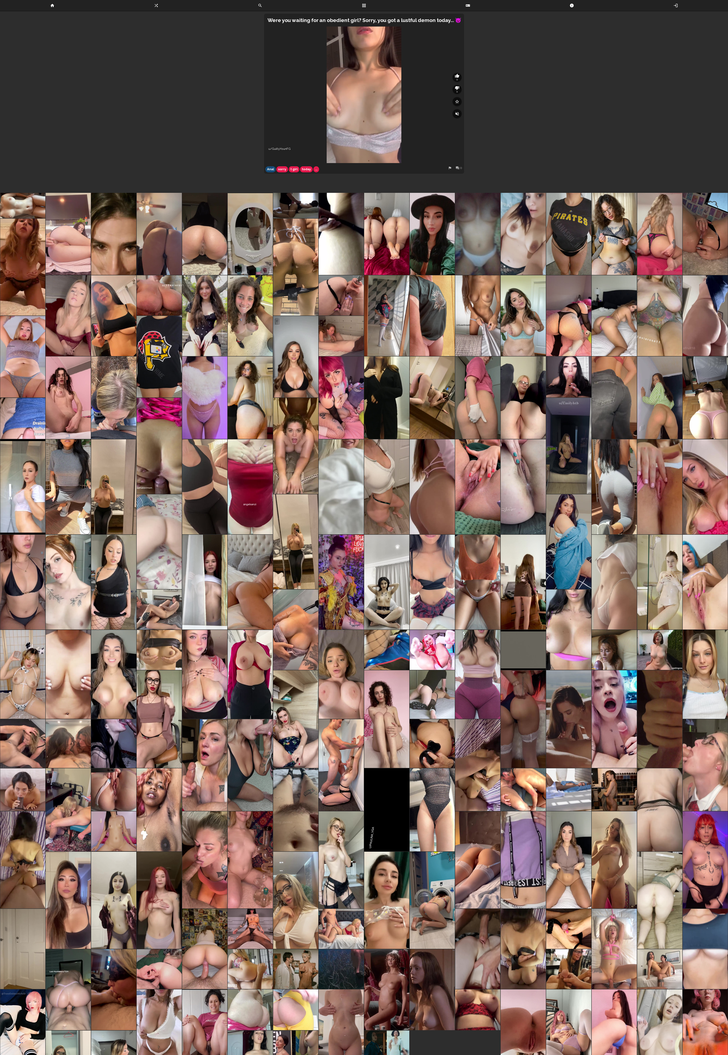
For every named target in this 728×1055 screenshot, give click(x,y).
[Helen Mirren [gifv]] (341, 969)
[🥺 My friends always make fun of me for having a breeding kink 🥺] (295, 541)
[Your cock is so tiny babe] (569, 969)
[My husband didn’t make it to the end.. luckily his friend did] (295, 446)
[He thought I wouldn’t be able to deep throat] (523, 650)
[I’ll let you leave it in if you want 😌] (477, 582)
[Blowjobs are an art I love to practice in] (250, 765)
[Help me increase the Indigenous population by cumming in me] (432, 582)
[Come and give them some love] (159, 650)
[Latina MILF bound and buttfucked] (432, 694)
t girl (294, 169)
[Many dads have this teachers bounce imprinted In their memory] (477, 674)
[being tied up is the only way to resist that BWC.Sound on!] (523, 949)
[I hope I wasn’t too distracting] (68, 810)
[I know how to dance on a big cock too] (250, 929)
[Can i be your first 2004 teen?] (113, 900)
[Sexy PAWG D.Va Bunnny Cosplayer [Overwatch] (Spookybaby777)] (387, 650)
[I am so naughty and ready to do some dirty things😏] (387, 900)
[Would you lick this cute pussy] (159, 719)
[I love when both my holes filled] (159, 969)
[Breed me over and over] (569, 541)
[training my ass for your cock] (659, 810)
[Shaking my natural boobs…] (250, 674)
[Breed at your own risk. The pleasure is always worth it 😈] (250, 582)
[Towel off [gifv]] (614, 789)
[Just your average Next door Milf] (341, 487)
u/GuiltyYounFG (279, 149)
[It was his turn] (341, 336)
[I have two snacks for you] (205, 234)
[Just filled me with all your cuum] (159, 446)
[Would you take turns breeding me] (387, 397)
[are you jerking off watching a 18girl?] (614, 860)
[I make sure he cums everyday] (23, 743)
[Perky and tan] (295, 629)
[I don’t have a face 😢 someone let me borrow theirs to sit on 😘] (205, 487)
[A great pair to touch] (68, 487)
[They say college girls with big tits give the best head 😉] (295, 357)
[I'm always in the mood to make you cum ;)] (23, 267)
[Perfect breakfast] (477, 487)
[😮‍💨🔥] (569, 719)
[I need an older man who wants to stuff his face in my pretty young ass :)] (659, 397)
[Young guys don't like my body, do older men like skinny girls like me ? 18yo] (341, 860)
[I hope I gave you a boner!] (705, 234)
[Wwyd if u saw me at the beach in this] (23, 582)
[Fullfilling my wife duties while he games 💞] (614, 719)
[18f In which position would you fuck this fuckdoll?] (23, 205)
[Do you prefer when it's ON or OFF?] (23, 949)
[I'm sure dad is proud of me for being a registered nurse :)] (477, 397)
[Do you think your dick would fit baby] (523, 397)
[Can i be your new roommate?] (569, 860)
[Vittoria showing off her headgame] (523, 789)
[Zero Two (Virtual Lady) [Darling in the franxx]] (432, 650)
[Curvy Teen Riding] (659, 650)
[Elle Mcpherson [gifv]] (387, 990)
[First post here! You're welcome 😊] (68, 674)
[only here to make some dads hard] (341, 397)
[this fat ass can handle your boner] (659, 234)
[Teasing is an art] (569, 234)
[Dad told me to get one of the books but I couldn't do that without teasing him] (705, 397)
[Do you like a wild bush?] (295, 810)
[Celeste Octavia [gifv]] (295, 969)
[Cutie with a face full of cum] (113, 234)
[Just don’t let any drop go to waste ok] (159, 541)
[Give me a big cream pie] (295, 267)
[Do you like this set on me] (295, 719)
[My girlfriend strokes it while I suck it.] (113, 990)
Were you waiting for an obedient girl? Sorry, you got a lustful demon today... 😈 (364, 20)
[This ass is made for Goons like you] (250, 1009)
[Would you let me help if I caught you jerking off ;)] (523, 234)
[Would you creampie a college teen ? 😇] (523, 860)
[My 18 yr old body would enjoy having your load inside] (387, 582)
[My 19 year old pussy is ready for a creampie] (705, 487)
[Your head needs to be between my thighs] (659, 315)
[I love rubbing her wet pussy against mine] (159, 609)
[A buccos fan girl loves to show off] (159, 357)
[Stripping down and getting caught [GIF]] (250, 315)
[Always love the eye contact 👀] (68, 743)
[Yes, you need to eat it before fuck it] (387, 810)
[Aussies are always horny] (569, 629)
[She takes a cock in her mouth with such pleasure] (113, 743)
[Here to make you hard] (432, 810)
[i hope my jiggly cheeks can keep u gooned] (295, 1009)
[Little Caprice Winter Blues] (569, 789)
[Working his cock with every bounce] (68, 990)
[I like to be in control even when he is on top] (341, 929)
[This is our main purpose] (387, 234)
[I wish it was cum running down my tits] (159, 295)
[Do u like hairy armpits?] (159, 810)
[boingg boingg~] (205, 674)
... (316, 169)
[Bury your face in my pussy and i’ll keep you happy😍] (23, 357)
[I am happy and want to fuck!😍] (523, 582)
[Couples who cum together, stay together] (614, 650)
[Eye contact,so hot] (23, 789)
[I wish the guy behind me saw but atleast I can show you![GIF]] (205, 315)
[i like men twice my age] (705, 674)
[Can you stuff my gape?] (68, 234)
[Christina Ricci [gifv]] (432, 990)
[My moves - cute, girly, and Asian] (68, 900)
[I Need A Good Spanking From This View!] (523, 719)
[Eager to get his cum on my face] (705, 765)
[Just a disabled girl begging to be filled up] (341, 582)
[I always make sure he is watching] (659, 969)
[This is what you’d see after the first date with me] (432, 487)
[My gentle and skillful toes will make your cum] (569, 929)
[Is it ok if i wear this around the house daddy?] (205, 397)
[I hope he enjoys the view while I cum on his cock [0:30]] (250, 969)
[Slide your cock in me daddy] (432, 743)
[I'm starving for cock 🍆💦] (250, 234)
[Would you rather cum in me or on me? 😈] (705, 860)
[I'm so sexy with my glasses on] (295, 900)
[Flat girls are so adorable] (387, 719)
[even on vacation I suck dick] (205, 765)
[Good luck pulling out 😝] (614, 315)
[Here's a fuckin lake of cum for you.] (23, 418)
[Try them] (341, 234)
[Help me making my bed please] (477, 315)
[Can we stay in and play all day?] (523, 315)
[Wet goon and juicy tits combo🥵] (477, 1009)
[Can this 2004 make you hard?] (477, 860)
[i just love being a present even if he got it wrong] (477, 949)
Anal (270, 169)
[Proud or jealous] (569, 377)
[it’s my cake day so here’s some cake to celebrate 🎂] (569, 315)
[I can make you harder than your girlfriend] (68, 315)
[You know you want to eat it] (523, 487)
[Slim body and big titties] (387, 315)
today (306, 169)
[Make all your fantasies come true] (432, 900)
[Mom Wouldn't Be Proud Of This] (250, 397)
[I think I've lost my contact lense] (614, 487)
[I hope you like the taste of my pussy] (659, 487)
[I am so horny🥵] (432, 234)
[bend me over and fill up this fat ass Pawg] (159, 234)
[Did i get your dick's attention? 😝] (113, 674)
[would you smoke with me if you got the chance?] (250, 860)
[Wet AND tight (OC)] (205, 949)
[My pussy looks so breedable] (614, 582)
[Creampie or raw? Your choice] (113, 831)
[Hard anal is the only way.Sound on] (477, 765)
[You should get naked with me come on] (68, 582)
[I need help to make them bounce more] (205, 582)
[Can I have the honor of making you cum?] (341, 295)
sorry (282, 169)
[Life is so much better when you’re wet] (23, 487)
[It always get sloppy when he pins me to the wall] (341, 765)
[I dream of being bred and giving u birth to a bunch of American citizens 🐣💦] (705, 582)
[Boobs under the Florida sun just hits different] (569, 446)
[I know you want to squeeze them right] (113, 487)
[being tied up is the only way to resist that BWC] (23, 860)
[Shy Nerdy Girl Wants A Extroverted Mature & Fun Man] (614, 234)
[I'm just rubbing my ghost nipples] (250, 487)
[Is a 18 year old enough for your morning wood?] (159, 900)
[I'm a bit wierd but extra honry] (68, 397)
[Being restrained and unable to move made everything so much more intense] (614, 949)
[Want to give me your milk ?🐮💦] (23, 674)
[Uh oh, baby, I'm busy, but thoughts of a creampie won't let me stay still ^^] (659, 900)
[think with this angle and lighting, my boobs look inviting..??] (705, 949)
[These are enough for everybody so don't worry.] (477, 234)
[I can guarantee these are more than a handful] (113, 315)
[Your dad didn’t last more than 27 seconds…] (341, 674)
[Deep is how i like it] (205, 860)
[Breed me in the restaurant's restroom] (113, 582)
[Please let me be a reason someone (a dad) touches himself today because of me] (432, 397)
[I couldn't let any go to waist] (113, 397)
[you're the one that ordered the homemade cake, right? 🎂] (705, 315)
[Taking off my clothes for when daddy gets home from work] (614, 397)
